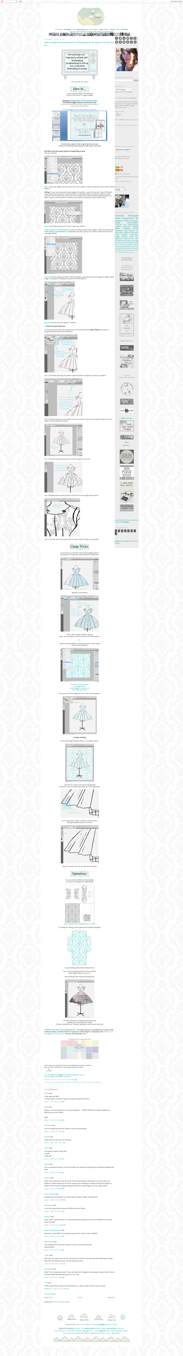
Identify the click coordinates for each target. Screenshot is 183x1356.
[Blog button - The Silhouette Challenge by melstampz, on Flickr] (127, 511)
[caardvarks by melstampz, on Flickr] (127, 350)
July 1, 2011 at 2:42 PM (54, 1159)
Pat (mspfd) (48, 1269)
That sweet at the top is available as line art (66, 1075)
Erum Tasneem (49, 1194)
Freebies (135, 227)
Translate (129, 92)
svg (122, 250)
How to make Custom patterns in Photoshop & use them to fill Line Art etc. (79, 44)
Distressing (77, 1333)
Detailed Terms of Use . (125, 106)
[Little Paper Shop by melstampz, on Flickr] (127, 341)
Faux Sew (110, 1331)
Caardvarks (119, 231)
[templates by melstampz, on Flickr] (71, 1321)
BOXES (71, 1328)
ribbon (93, 1333)
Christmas (126, 227)
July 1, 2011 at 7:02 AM (54, 1131)
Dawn (46, 1107)
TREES (79, 1331)
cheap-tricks (55, 1082)
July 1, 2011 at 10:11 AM (54, 1143)
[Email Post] (75, 1079)
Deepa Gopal (48, 1242)
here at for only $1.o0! (57, 1077)
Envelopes (67, 29)
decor (131, 246)
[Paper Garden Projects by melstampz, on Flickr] (127, 280)
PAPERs (119, 250)
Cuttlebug (126, 229)
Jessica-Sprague (125, 252)
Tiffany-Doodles (87, 1082)
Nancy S (47, 1178)
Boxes (106, 29)
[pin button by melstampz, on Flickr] (123, 1321)
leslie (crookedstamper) (52, 1230)
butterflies (60, 1331)
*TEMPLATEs (128, 221)
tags (96, 1331)
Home (80, 1297)
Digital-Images (65, 1082)
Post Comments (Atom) (62, 1302)
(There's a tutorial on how (80, 684)
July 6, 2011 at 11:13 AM (54, 1264)
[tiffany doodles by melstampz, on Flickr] (127, 418)
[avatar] (127, 71)
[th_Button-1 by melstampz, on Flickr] (127, 368)
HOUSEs (120, 1328)
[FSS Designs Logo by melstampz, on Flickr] (127, 431)
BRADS (87, 1333)
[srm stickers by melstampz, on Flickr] (127, 463)
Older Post (111, 1297)
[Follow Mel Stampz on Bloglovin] (123, 150)
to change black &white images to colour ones (79, 687)
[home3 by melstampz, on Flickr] (60, 1321)
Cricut (132, 248)
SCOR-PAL (124, 236)
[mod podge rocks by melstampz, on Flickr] (127, 479)
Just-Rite (131, 252)
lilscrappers (48, 1205)
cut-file (119, 248)
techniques (76, 1082)
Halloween (127, 232)
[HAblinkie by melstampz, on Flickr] (127, 502)
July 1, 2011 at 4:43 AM (54, 1120)
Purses (112, 29)
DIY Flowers (94, 29)
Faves (117, 218)
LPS (124, 225)
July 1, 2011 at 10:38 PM (54, 1200)
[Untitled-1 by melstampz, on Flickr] (126, 445)
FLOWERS (101, 1325)
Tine (45, 1283)
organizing (123, 244)
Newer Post (48, 1297)
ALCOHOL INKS (104, 1333)
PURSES (98, 1328)
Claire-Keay (117, 252)
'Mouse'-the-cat (122, 240)
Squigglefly (126, 246)
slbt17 (46, 1148)
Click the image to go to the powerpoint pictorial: (80, 110)
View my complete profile (123, 181)
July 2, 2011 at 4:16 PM (54, 1236)
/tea (90, 1331)
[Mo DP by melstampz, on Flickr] (127, 309)
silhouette (130, 244)
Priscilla (47, 1137)
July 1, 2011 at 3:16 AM (54, 1102)
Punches (136, 229)
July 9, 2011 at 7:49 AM (54, 1277)
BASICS (117, 229)
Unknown (47, 1125)
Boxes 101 (79, 1328)
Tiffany (46, 1255)
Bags (104, 1328)
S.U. (134, 252)
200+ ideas (80, 29)
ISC (135, 242)
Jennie (46, 1093)
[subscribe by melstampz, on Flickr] (84, 1321)
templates (125, 234)
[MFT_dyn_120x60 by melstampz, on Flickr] (127, 296)
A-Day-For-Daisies (122, 242)
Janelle (46, 1164)
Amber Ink (130, 240)
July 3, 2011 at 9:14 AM (54, 1250)
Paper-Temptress (129, 231)
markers (116, 1333)
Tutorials (98, 1082)
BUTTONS (67, 1333)
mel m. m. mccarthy (123, 174)
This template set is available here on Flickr (80, 924)
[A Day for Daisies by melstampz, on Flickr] (127, 395)
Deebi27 (47, 1217)
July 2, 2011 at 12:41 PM (54, 1225)
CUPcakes (71, 1331)
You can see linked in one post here (91, 31)
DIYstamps (130, 242)
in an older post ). (79, 690)
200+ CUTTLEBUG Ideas (86, 1325)
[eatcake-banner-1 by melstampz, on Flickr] (127, 439)
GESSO (131, 236)
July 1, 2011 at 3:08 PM (54, 1173)
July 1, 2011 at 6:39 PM (54, 1189)
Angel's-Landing (128, 250)
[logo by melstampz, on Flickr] (127, 442)
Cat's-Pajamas (135, 250)
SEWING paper (121, 1331)
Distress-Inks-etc (129, 238)
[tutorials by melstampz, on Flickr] (98, 1321)
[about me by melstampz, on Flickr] (111, 1321)
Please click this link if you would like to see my (126, 521)
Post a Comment (50, 1294)
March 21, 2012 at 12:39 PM (56, 1289)
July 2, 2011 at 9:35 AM (54, 1211)
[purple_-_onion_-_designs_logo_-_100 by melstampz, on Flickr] (127, 412)
